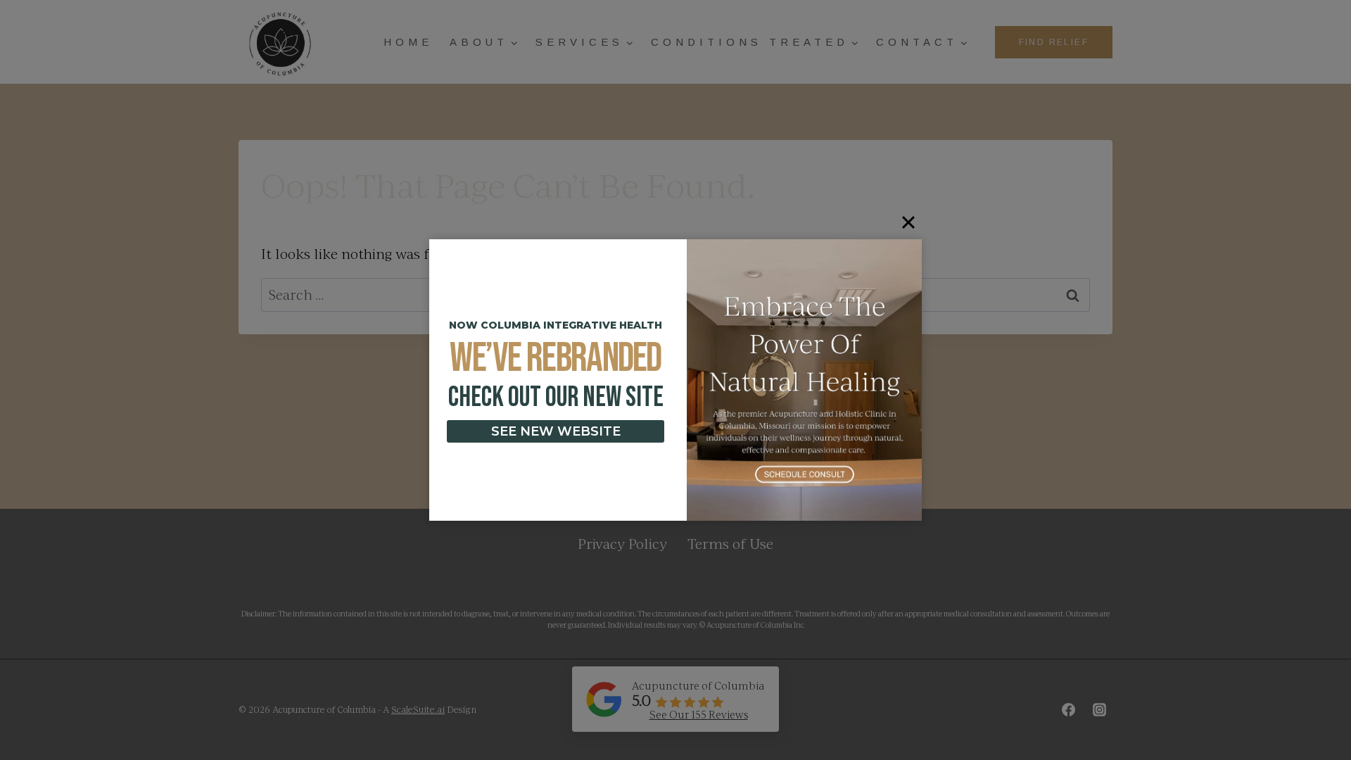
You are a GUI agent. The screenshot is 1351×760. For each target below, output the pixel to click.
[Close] (908, 222)
